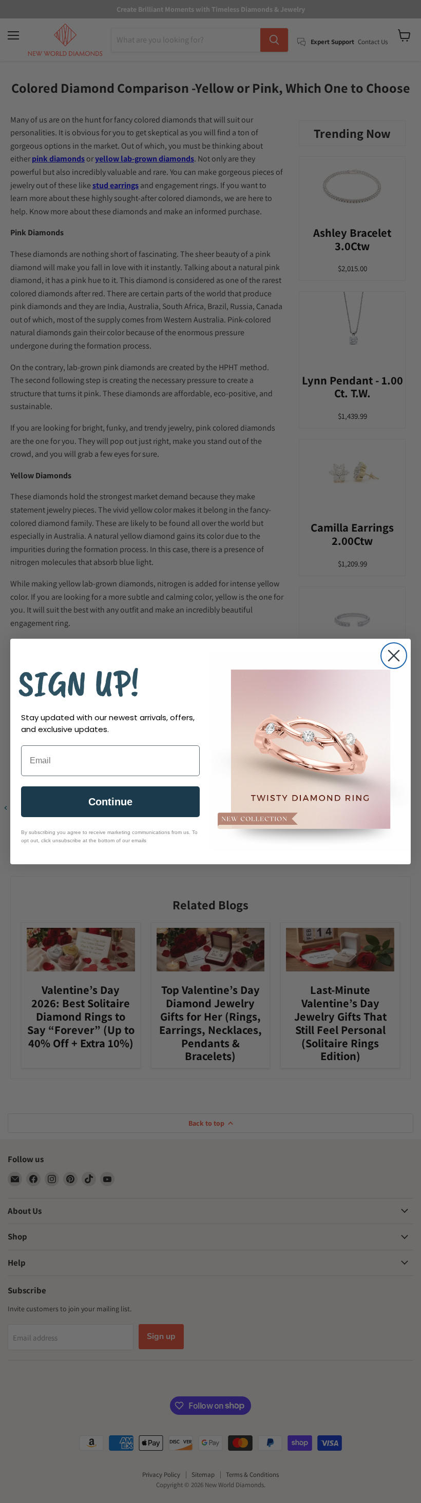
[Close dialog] (394, 655)
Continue (110, 801)
